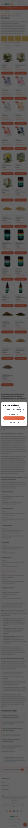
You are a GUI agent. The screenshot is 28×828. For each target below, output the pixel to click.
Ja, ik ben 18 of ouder (14, 418)
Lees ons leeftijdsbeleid (14, 414)
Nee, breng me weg (14, 422)
